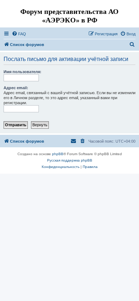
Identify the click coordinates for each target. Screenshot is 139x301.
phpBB (57, 154)
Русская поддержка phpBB (69, 160)
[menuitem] (19, 34)
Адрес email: (16, 88)
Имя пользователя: (22, 72)
